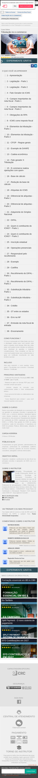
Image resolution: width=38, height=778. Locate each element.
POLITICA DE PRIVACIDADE (12, 775)
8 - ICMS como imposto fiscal (20, 121)
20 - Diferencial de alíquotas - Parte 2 (18, 205)
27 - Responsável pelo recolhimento (15, 255)
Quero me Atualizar (26, 6)
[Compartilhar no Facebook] (32, 65)
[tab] (19, 75)
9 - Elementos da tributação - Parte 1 (18, 127)
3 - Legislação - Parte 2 (17, 87)
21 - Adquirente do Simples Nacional (17, 213)
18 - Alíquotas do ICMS (17, 190)
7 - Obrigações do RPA (17, 115)
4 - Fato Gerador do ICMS (18, 93)
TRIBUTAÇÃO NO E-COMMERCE (11, 15)
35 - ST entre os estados (18, 311)
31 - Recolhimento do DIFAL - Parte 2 (18, 282)
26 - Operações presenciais (19, 248)
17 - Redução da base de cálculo (16, 183)
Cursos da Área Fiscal (24, 12)
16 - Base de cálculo (16, 176)
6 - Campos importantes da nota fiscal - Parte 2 (17, 108)
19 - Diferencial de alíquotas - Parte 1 (18, 197)
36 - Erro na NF (14, 317)
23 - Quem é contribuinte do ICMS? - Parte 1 (18, 227)
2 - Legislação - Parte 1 (17, 81)
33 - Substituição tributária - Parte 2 (17, 298)
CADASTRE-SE (32, 765)
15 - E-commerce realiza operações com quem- (16, 169)
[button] (1, 61)
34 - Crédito (12, 306)
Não (15, 6)
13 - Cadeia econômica (17, 154)
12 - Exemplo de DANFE (18, 148)
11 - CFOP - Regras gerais (19, 142)
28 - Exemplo (13, 262)
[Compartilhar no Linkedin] (35, 65)
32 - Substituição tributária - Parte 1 (17, 290)
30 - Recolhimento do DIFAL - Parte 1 (18, 274)
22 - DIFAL (12, 220)
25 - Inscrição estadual (17, 242)
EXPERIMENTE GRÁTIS (19, 60)
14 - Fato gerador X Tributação (14, 161)
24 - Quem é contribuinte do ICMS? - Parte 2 (18, 235)
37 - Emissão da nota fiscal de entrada (19, 324)
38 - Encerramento (15, 331)
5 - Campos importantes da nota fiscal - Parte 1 (17, 100)
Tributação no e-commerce (30, 535)
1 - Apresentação (14, 75)
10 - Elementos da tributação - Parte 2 (19, 135)
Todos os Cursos (10, 12)
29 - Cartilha (12, 267)
